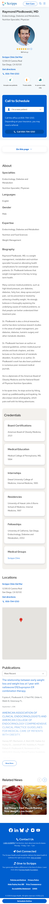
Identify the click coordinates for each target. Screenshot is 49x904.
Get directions (9, 69)
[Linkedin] (16, 830)
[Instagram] (32, 830)
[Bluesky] (21, 830)
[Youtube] (38, 830)
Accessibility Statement (21, 889)
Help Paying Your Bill (16, 884)
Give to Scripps (26, 863)
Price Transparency (33, 884)
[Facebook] (11, 830)
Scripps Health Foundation (28, 870)
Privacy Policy (33, 880)
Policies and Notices (18, 880)
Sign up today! (36, 858)
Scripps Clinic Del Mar (12, 57)
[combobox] (24, 109)
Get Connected (26, 851)
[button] (21, 620)
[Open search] (40, 3)
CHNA (34, 889)
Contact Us (26, 839)
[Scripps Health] (9, 3)
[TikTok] (27, 830)
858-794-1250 (12, 73)
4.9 (28, 49)
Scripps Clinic (14, 558)
